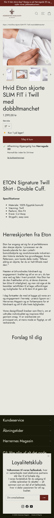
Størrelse (6, 121)
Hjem (5, 24)
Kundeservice (13, 420)
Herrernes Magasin (18, 441)
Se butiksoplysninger (15, 157)
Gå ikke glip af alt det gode (24, 452)
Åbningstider (13, 430)
